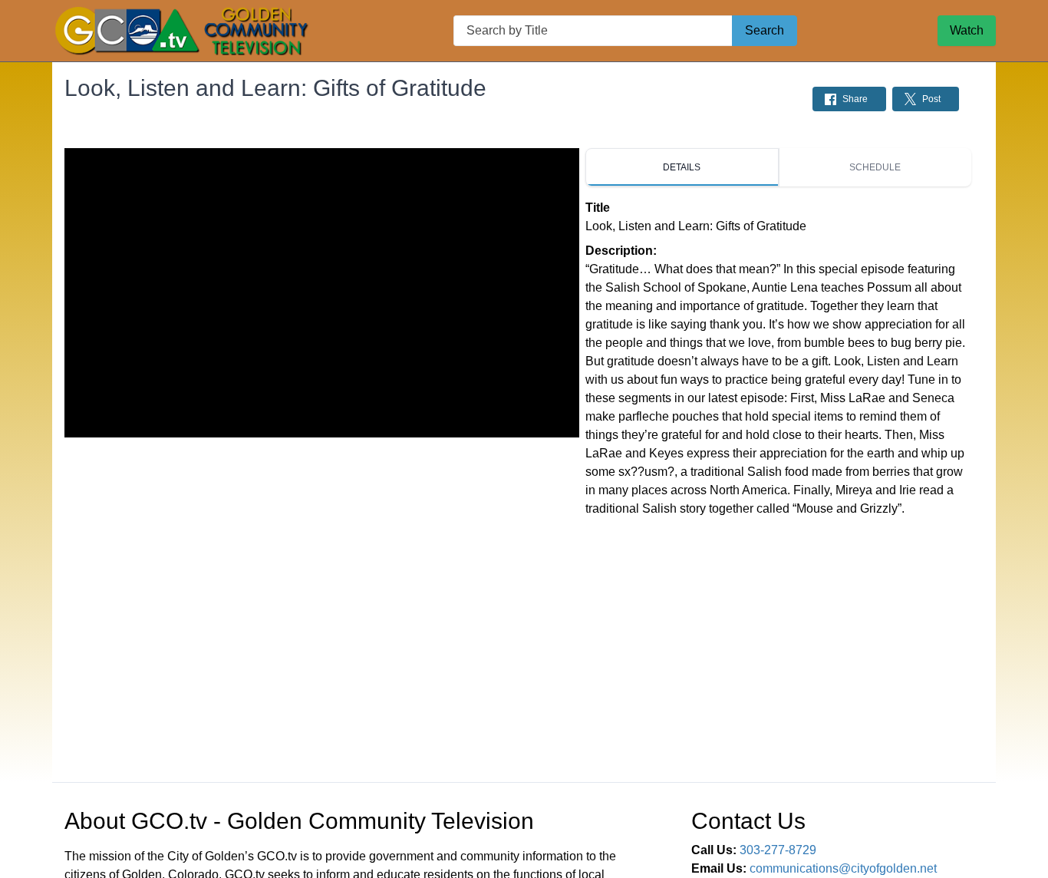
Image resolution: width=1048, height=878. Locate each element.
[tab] (682, 167)
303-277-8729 (778, 850)
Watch (967, 30)
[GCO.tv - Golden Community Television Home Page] (182, 30)
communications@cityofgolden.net (843, 868)
